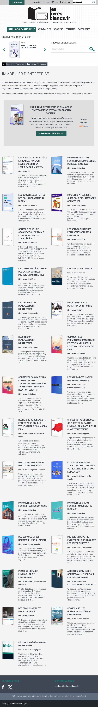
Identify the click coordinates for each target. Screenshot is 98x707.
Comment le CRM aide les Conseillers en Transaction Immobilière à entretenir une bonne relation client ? (32, 383)
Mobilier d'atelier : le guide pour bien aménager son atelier (81, 198)
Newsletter (66, 2)
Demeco (33, 243)
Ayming (82, 168)
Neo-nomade (84, 619)
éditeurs (70, 29)
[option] (29, 50)
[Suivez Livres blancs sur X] (10, 687)
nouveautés (44, 29)
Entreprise (20, 64)
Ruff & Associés (85, 547)
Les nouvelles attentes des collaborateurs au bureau (31, 198)
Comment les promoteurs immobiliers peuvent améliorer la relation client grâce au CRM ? (81, 343)
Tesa (32, 616)
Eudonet (82, 354)
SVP (80, 310)
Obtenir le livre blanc (51, 133)
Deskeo (82, 273)
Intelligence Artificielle (21, 29)
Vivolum (82, 240)
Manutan (82, 205)
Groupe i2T (34, 313)
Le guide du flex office (79, 268)
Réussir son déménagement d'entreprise (26, 340)
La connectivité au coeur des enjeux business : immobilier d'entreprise (32, 271)
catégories (84, 29)
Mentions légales (21, 703)
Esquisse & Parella (37, 470)
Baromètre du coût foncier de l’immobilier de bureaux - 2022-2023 (81, 160)
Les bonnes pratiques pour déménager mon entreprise (79, 232)
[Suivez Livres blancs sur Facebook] (4, 687)
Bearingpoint (84, 433)
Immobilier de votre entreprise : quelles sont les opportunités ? (81, 540)
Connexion (17, 2)
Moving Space (35, 650)
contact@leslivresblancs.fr (67, 686)
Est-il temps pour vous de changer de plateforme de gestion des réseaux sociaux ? (34, 48)
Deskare (33, 205)
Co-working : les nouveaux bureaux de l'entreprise (79, 611)
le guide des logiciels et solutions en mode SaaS (64, 696)
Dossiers (58, 29)
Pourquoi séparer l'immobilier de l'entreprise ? (28, 574)
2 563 (57, 2)
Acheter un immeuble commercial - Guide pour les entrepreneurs (81, 574)
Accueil (9, 64)
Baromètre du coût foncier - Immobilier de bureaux (79, 506)
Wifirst (32, 279)
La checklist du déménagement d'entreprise (27, 306)
